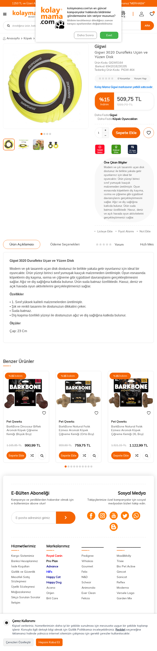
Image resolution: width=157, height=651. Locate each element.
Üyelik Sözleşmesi (23, 586)
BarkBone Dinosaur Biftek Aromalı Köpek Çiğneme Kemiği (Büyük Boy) (24, 430)
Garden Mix (124, 598)
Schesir (86, 582)
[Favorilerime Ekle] (44, 413)
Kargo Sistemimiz (22, 556)
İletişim (15, 602)
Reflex (121, 582)
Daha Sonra (85, 35)
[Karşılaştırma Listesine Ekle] (32, 455)
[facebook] (91, 516)
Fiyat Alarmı (126, 231)
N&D (85, 577)
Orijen (50, 593)
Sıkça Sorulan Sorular (25, 597)
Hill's (49, 571)
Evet (109, 35)
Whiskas (87, 561)
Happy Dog (54, 582)
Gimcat (121, 571)
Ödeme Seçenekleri (65, 244)
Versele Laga (125, 593)
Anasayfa (13, 38)
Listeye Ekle (105, 231)
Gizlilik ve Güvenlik (23, 571)
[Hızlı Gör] (42, 455)
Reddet (120, 629)
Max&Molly (124, 556)
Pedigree (88, 556)
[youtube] (114, 516)
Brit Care (52, 598)
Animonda (88, 587)
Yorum (119, 244)
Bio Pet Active (126, 566)
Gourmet (87, 566)
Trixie (120, 561)
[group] (45, 86)
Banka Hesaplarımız (24, 561)
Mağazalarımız (21, 592)
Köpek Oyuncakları (125, 119)
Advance (52, 566)
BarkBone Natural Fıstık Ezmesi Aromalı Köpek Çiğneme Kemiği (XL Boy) (127, 430)
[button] (41, 134)
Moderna (123, 587)
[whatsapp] (136, 516)
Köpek (28, 38)
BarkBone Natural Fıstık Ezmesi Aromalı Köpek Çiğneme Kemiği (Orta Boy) (76, 430)
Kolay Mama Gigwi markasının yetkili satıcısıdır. (124, 87)
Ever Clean (89, 593)
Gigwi (100, 46)
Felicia (86, 598)
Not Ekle (145, 231)
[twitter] (125, 516)
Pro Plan (52, 561)
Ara (147, 25)
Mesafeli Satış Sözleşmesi (20, 579)
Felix (84, 571)
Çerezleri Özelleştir (18, 642)
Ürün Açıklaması (21, 244)
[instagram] (102, 516)
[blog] (114, 527)
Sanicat (122, 577)
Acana (50, 587)
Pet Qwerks (14, 421)
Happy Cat (53, 577)
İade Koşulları (20, 566)
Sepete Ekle (126, 132)
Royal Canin (54, 556)
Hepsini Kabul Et (49, 642)
